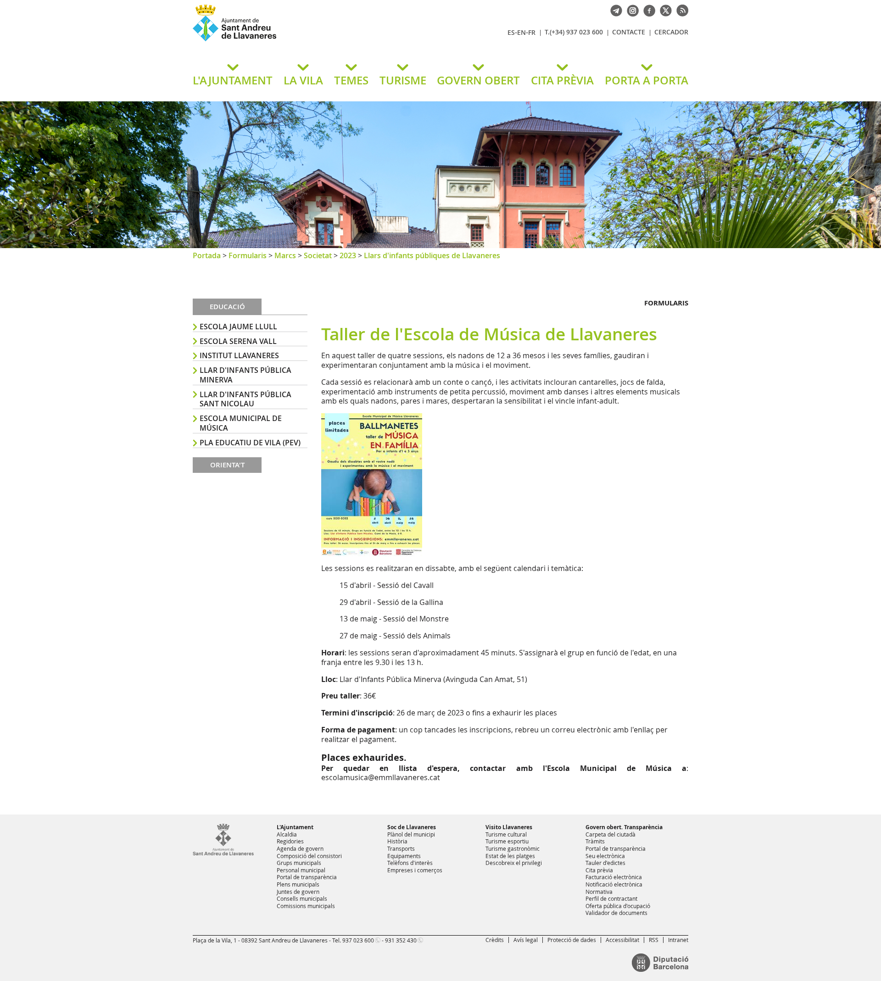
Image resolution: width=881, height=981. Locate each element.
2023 (348, 255)
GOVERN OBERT (478, 80)
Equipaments (404, 855)
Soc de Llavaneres (411, 827)
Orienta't (227, 465)
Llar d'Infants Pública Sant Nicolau (245, 399)
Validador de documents (616, 912)
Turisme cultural (506, 834)
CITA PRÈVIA (562, 80)
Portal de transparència (307, 877)
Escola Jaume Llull (238, 326)
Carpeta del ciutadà (610, 834)
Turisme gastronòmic (512, 848)
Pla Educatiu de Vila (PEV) (250, 443)
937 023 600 (358, 940)
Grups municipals (299, 862)
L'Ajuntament (295, 827)
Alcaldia (287, 834)
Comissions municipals (306, 905)
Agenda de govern (300, 848)
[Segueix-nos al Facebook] (647, 10)
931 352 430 (401, 940)
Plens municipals (298, 884)
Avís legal (525, 939)
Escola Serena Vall (238, 341)
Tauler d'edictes (605, 862)
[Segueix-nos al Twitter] (663, 10)
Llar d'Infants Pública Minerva (245, 375)
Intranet (678, 939)
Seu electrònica (605, 855)
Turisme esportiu (507, 841)
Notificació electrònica (613, 884)
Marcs (285, 255)
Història (397, 841)
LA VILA (303, 80)
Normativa (599, 891)
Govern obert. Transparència (624, 827)
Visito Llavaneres (508, 827)
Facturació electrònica (613, 877)
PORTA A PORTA (646, 80)
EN (521, 32)
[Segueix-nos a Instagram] (630, 10)
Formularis (248, 255)
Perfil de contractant (611, 898)
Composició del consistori (309, 855)
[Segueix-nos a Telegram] (614, 10)
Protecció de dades (571, 939)
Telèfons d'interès (410, 862)
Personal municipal (301, 870)
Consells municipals (302, 898)
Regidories (290, 841)
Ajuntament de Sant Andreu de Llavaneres (300, 40)
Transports (401, 848)
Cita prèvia (599, 870)
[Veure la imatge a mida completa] (371, 484)
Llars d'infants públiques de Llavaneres (432, 255)
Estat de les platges (510, 855)
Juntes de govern (298, 891)
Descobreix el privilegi (513, 862)
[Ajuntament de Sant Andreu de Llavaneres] (223, 853)
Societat (318, 255)
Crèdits (494, 939)
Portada (207, 255)
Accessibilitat (622, 939)
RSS (653, 939)
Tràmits (595, 841)
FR (531, 32)
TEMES (351, 80)
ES (511, 32)
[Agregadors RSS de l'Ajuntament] (680, 10)
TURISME (402, 80)
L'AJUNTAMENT (233, 80)
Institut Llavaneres (239, 355)
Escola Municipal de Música (241, 423)
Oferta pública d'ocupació (617, 905)
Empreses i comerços (414, 870)
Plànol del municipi (411, 834)
